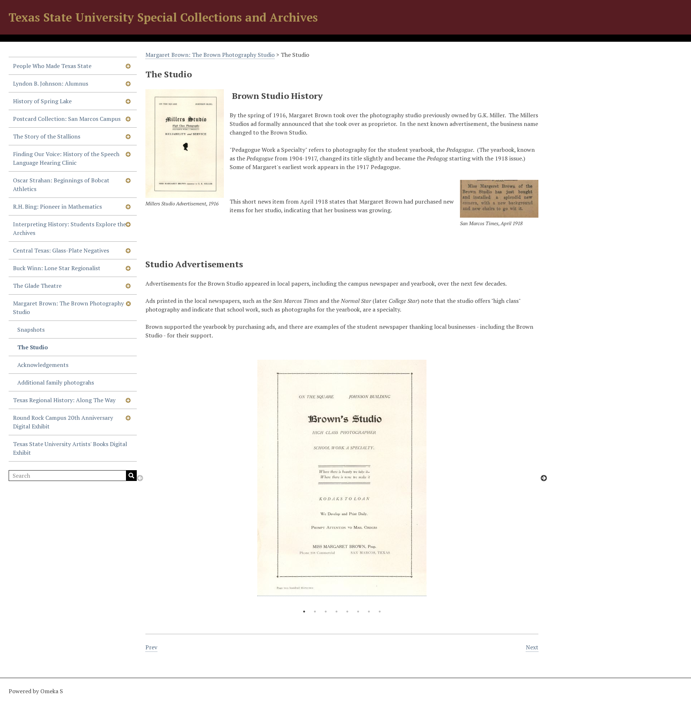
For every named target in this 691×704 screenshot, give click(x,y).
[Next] (543, 478)
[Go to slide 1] (304, 611)
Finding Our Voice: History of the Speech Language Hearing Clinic (66, 158)
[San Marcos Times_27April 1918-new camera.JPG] (499, 198)
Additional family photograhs (55, 382)
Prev (151, 647)
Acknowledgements (42, 365)
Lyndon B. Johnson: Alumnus (50, 83)
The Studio (32, 347)
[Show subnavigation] (128, 65)
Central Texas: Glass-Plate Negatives (61, 250)
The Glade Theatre (37, 286)
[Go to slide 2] (315, 611)
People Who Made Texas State (52, 66)
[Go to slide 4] (336, 611)
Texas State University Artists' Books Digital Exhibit (70, 448)
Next (532, 647)
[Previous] (140, 478)
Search (131, 475)
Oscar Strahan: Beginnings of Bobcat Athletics (61, 184)
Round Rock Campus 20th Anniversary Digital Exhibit (63, 422)
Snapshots (31, 329)
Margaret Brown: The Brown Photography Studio (68, 307)
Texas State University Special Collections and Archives (163, 17)
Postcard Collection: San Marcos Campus (67, 119)
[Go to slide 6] (358, 611)
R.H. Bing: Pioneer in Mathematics (57, 206)
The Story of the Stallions (46, 136)
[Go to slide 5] (347, 611)
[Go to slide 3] (325, 611)
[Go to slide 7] (368, 611)
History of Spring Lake (42, 101)
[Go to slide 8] (379, 611)
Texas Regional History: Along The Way (64, 400)
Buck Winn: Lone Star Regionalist (56, 268)
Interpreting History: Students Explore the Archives (69, 228)
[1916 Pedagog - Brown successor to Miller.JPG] (184, 143)
